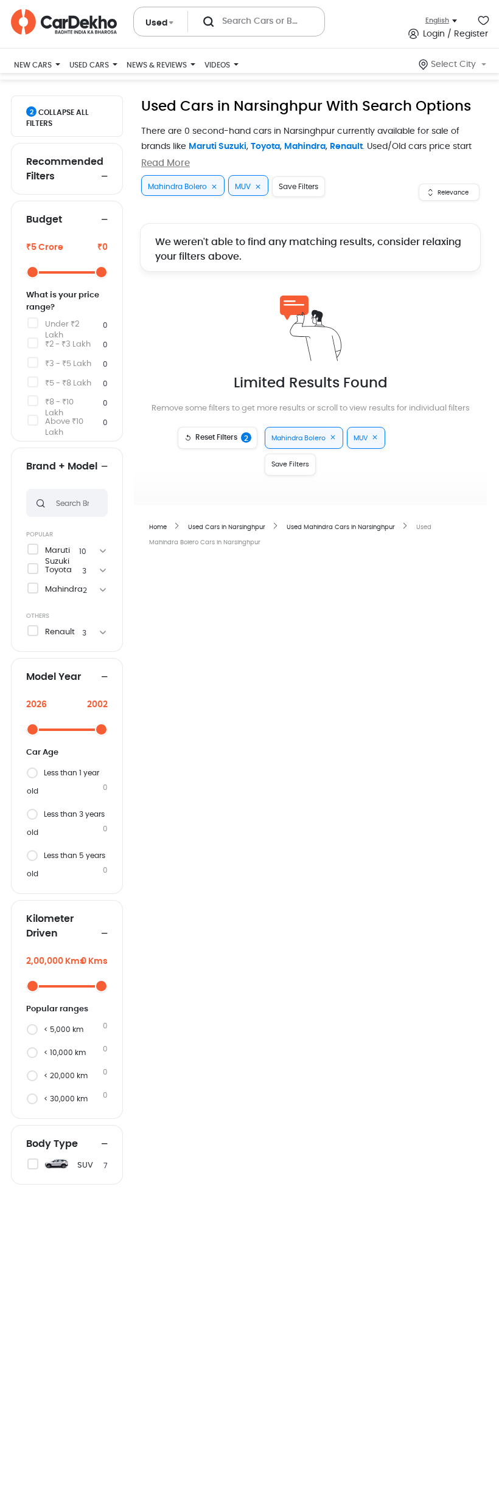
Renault (346, 146)
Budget (44, 219)
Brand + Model (61, 466)
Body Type (52, 1144)
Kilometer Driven (50, 926)
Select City (453, 64)
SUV (85, 1165)
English (437, 20)
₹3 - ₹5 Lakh (68, 364)
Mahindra (305, 146)
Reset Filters (221, 438)
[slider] (32, 272)
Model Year (53, 677)
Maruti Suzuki (217, 146)
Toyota (265, 146)
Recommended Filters (64, 169)
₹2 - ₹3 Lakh (68, 344)
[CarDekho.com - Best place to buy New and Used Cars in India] (64, 22)
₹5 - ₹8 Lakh (68, 383)
